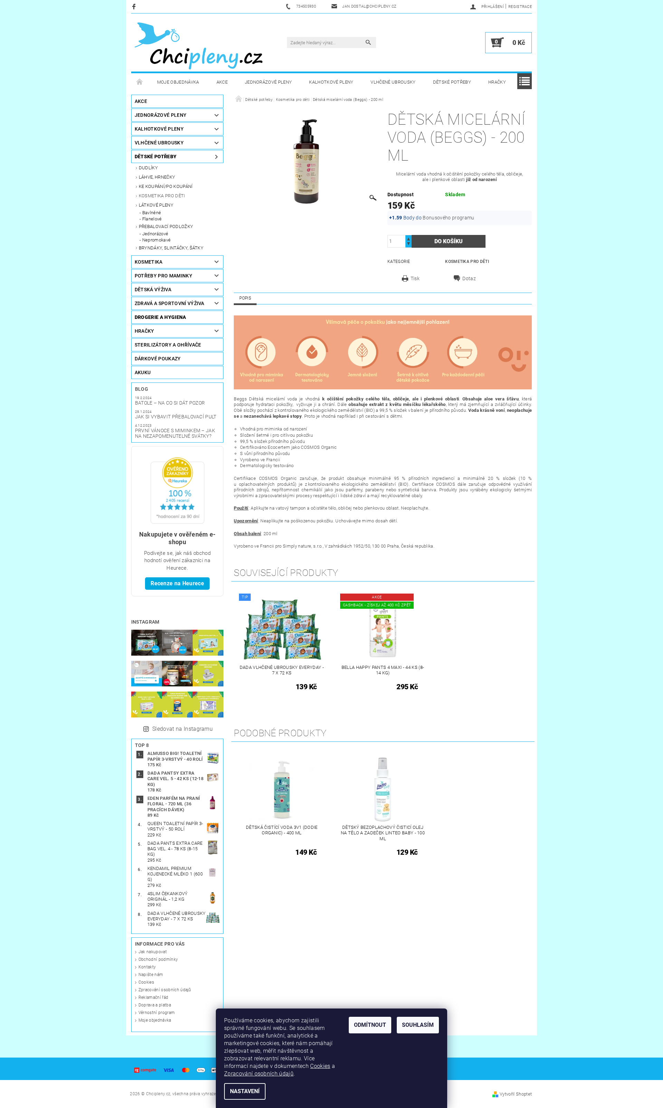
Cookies (146, 982)
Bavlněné (151, 212)
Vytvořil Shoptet (516, 1094)
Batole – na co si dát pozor (170, 403)
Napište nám (150, 974)
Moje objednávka (178, 82)
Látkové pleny (156, 205)
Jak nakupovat (152, 951)
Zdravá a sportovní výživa (169, 303)
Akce (222, 82)
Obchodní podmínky (158, 959)
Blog (141, 389)
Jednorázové (155, 233)
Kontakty (147, 967)
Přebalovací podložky (166, 226)
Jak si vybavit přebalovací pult (176, 416)
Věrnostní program (156, 1012)
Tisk (415, 278)
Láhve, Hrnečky (157, 177)
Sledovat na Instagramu (182, 729)
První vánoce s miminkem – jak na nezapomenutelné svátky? (175, 433)
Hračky (497, 82)
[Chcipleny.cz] (198, 45)
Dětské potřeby (452, 82)
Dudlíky (148, 167)
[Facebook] (134, 6)
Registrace (520, 6)
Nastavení (245, 1091)
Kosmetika (149, 262)
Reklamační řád (153, 997)
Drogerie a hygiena (160, 317)
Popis (245, 298)
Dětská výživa (153, 289)
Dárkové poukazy (158, 358)
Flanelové (152, 218)
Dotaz (469, 278)
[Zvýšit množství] (408, 238)
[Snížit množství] (408, 244)
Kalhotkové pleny (331, 82)
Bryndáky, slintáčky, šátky (171, 247)
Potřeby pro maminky (163, 275)
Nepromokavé (156, 240)
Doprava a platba (154, 1005)
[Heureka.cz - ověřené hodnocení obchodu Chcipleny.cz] (177, 490)
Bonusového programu (448, 217)
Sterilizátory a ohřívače (168, 345)
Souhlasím (418, 1025)
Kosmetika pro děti (162, 195)
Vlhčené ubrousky (393, 82)
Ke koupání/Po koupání (166, 186)
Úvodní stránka (139, 82)
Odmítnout (370, 1025)
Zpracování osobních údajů (164, 989)
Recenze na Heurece (177, 583)
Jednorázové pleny (268, 82)
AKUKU (143, 372)
